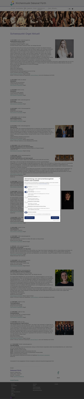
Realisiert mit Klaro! (56, 220)
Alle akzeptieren (55, 217)
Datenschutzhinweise (43, 183)
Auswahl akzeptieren (29, 217)
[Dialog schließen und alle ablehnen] (59, 177)
